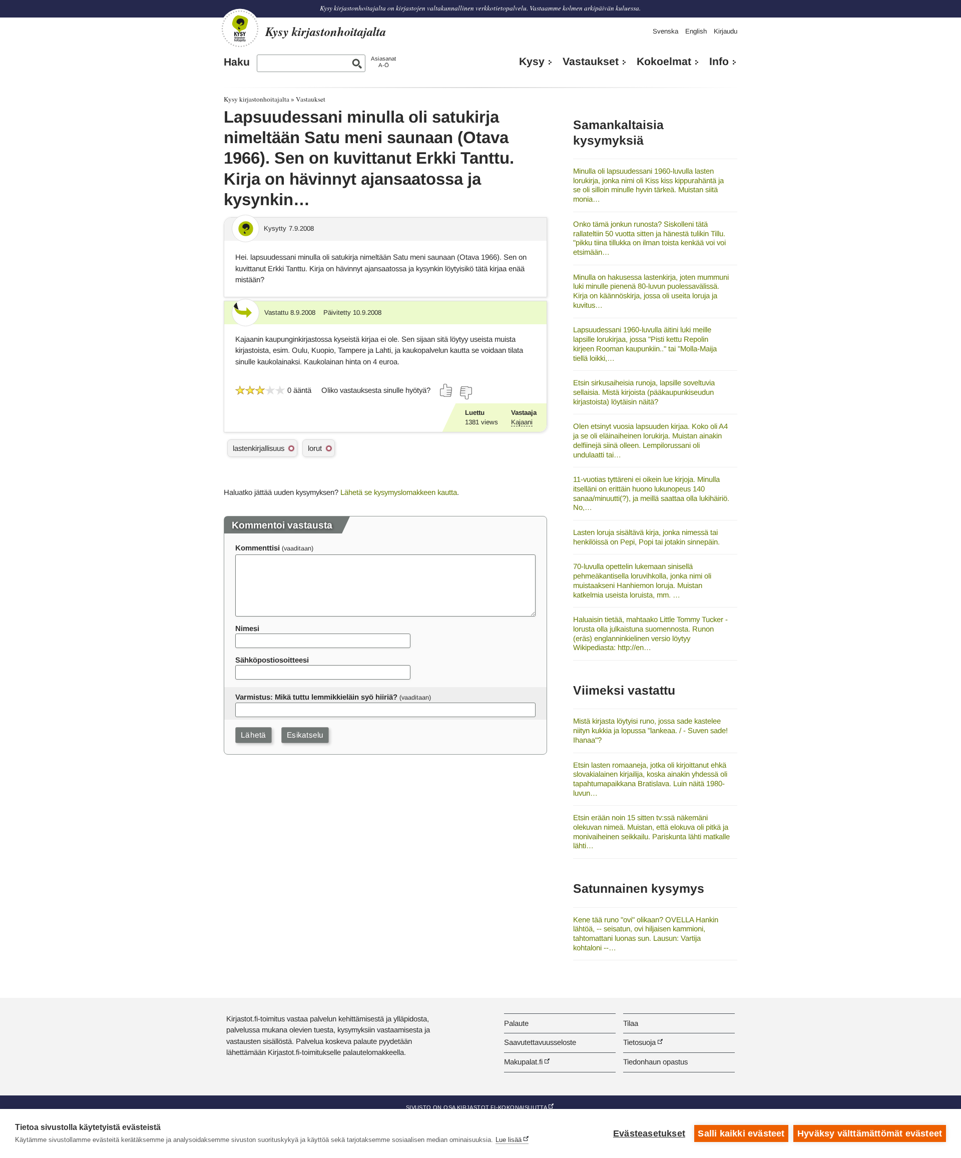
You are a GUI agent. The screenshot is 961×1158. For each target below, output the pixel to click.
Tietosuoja (639, 1042)
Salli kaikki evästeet (741, 1133)
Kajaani (522, 422)
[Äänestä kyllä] (446, 390)
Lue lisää (509, 1139)
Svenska (665, 31)
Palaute (516, 1023)
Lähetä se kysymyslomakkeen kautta (398, 492)
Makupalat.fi (523, 1061)
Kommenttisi (257, 547)
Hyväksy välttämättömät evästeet (869, 1133)
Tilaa (630, 1023)
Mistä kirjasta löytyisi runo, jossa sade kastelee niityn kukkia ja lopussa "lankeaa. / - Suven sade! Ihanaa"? (650, 730)
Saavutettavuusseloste (540, 1042)
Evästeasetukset (649, 1133)
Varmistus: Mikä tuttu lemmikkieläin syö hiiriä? (316, 697)
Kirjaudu (725, 31)
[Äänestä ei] (465, 392)
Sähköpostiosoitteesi (272, 660)
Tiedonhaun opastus (655, 1061)
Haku (237, 62)
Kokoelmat (664, 62)
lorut (315, 448)
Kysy (532, 62)
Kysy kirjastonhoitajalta (256, 99)
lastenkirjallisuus (258, 448)
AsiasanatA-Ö (383, 62)
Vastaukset (591, 62)
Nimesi (247, 628)
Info (719, 62)
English (696, 31)
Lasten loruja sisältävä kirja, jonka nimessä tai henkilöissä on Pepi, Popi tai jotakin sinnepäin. (646, 537)
